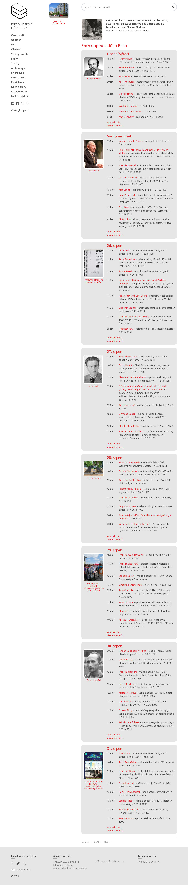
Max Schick (124, 189)
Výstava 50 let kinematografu (135, 523)
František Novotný (128, 563)
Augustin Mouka (127, 506)
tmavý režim (23, 869)
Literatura (17, 72)
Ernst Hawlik (125, 365)
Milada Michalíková (129, 425)
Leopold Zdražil (127, 575)
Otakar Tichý (125, 710)
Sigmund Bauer (127, 413)
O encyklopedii (20, 110)
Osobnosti (17, 35)
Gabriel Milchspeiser (129, 791)
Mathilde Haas (126, 67)
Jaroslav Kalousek (128, 177)
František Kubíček (128, 497)
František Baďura (128, 671)
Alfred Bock (125, 250)
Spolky (15, 63)
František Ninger (127, 770)
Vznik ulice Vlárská (128, 105)
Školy (14, 58)
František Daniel (127, 165)
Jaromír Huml (126, 58)
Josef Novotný (126, 328)
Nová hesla (18, 82)
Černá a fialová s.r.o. (149, 861)
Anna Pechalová (127, 259)
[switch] (13, 869)
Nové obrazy (18, 87)
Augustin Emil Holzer (130, 480)
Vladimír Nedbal (127, 307)
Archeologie (18, 68)
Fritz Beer (124, 207)
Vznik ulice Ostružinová (59, 22)
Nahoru (85, 842)
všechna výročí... (115, 125)
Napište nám (19, 91)
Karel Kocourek (127, 81)
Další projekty (19, 96)
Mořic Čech (124, 610)
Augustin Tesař (127, 405)
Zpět (96, 842)
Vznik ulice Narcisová (130, 111)
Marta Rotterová (127, 692)
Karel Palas (124, 76)
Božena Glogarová (128, 471)
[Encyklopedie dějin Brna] (28, 103)
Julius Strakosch (127, 195)
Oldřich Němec (126, 93)
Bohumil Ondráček (129, 809)
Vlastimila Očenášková (131, 584)
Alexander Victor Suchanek (133, 377)
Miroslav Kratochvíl (129, 619)
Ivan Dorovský (126, 116)
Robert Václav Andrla (130, 488)
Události (16, 40)
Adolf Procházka (127, 762)
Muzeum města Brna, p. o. (110, 861)
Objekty (16, 49)
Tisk (106, 842)
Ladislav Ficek (126, 800)
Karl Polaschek (126, 683)
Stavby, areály (19, 54)
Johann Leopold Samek (131, 141)
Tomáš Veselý (126, 590)
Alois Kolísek (125, 219)
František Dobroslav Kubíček (134, 316)
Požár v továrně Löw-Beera (133, 295)
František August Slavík (131, 554)
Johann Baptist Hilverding (132, 650)
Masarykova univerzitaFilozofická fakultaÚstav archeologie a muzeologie (70, 865)
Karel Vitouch (126, 602)
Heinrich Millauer (128, 356)
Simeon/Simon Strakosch (132, 431)
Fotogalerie (18, 77)
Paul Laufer (125, 753)
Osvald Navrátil (127, 783)
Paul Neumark (126, 818)
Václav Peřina (126, 701)
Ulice (14, 44)
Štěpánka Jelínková (129, 722)
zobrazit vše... (114, 122)
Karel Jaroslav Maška (130, 462)
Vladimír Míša (126, 659)
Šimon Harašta (127, 271)
